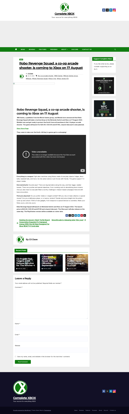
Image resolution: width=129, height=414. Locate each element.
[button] (115, 49)
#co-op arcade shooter (45, 76)
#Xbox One (52, 78)
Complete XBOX (64, 13)
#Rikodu (28, 78)
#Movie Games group (70, 76)
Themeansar (47, 410)
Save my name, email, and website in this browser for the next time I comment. (43, 356)
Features (42, 49)
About (64, 49)
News (23, 49)
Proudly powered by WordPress (22, 410)
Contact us (87, 49)
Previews (53, 49)
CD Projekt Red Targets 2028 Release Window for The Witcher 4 (25, 262)
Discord (75, 49)
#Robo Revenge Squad (40, 78)
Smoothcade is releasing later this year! (68, 220)
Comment (19, 287)
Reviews (32, 49)
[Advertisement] (64, 34)
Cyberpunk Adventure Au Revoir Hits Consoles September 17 (49, 260)
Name (17, 324)
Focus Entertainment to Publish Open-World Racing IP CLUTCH (76, 260)
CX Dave (30, 73)
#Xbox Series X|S (63, 78)
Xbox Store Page (23, 128)
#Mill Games (58, 76)
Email (17, 334)
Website (17, 345)
